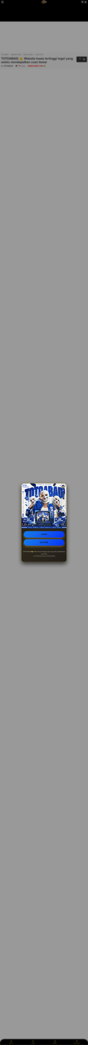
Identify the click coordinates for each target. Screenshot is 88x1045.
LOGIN (44, 534)
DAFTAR (44, 542)
